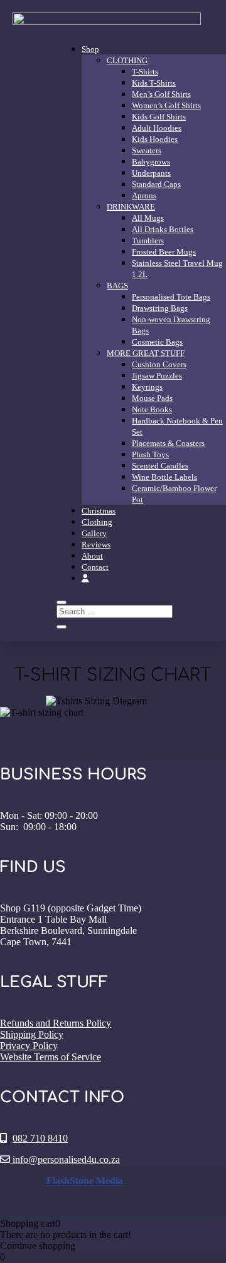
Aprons (144, 195)
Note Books (152, 409)
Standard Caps (156, 184)
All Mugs (148, 218)
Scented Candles (160, 465)
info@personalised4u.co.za (65, 1159)
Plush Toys (150, 454)
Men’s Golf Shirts (161, 94)
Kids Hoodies (155, 139)
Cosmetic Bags (157, 342)
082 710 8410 (40, 1138)
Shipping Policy (31, 1034)
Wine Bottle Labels (164, 477)
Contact (95, 567)
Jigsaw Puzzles (157, 375)
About (92, 555)
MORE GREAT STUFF (146, 353)
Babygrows (151, 161)
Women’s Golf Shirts (166, 105)
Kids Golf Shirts (159, 116)
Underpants (151, 173)
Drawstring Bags (160, 308)
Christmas (99, 510)
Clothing (97, 522)
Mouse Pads (152, 398)
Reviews (96, 544)
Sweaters (146, 150)
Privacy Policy (29, 1045)
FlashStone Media (84, 1180)
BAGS (117, 285)
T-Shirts (145, 71)
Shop (90, 49)
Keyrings (147, 387)
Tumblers (148, 240)
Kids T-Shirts (154, 83)
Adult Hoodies (156, 128)
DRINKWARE (131, 206)
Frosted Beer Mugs (164, 251)
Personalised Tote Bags (171, 297)
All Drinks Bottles (162, 229)
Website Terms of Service (50, 1057)
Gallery (94, 533)
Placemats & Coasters (168, 443)
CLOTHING (127, 60)
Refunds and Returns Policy (55, 1023)
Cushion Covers (159, 364)
